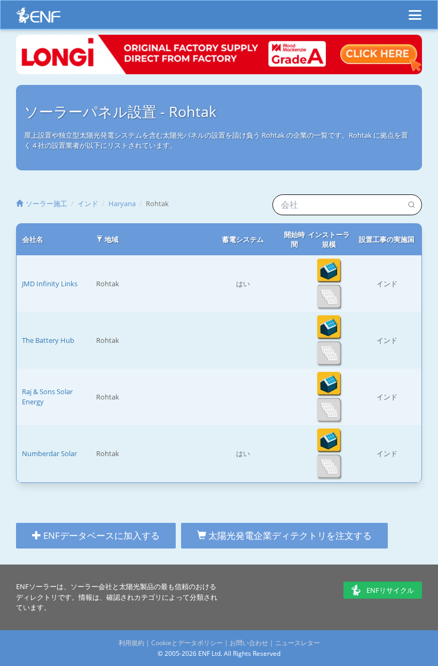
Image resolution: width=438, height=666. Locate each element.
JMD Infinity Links (49, 283)
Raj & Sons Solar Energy (47, 396)
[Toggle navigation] (415, 10)
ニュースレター (297, 642)
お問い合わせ (249, 642)
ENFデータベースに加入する (100, 535)
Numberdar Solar (49, 453)
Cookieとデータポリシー (187, 642)
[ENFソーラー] (38, 18)
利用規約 (131, 642)
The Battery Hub (48, 340)
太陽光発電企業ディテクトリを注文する (289, 535)
